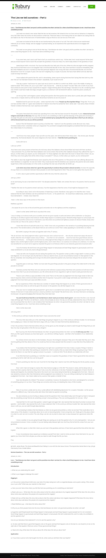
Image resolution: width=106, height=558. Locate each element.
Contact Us (77, 6)
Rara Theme (78, 555)
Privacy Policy (35, 555)
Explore (52, 6)
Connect (60, 6)
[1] (15, 92)
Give (91, 6)
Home (45, 6)
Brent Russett (27, 20)
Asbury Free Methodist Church (23, 555)
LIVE (85, 6)
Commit (68, 6)
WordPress (92, 555)
